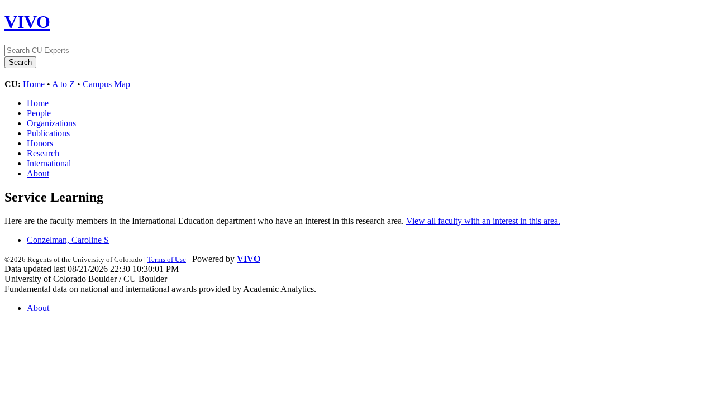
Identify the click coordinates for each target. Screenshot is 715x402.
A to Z (63, 84)
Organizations (51, 123)
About (38, 173)
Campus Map (106, 84)
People (39, 113)
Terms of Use (166, 259)
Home (34, 84)
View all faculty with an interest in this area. (483, 221)
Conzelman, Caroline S (68, 240)
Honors (40, 143)
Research (43, 153)
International (49, 163)
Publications (48, 133)
